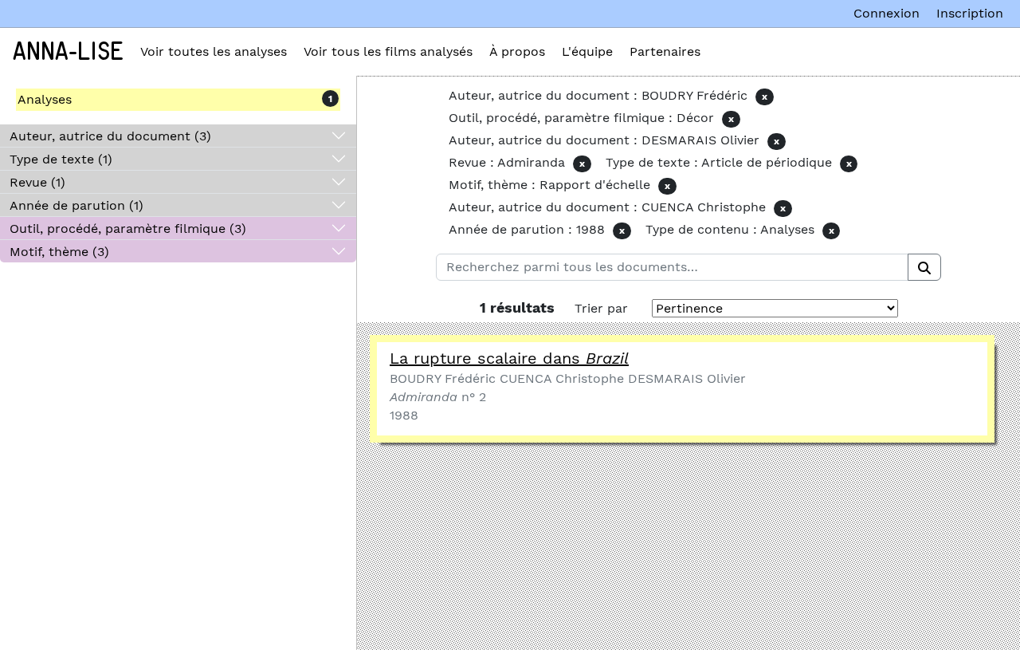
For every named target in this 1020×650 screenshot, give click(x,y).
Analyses (45, 99)
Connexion (886, 13)
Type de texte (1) (61, 159)
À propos (517, 51)
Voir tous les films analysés (388, 51)
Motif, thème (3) (59, 251)
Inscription (969, 13)
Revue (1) (37, 182)
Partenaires (665, 51)
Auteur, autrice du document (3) (110, 136)
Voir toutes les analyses (213, 51)
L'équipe (587, 51)
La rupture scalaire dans (509, 358)
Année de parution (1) (76, 205)
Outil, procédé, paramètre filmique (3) (128, 228)
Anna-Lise (68, 52)
